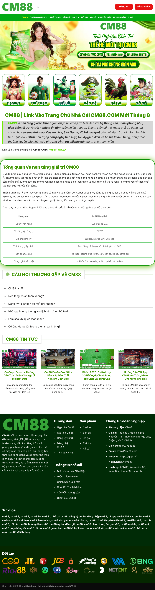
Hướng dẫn (119, 17)
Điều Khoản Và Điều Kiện (71, 471)
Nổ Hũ (84, 17)
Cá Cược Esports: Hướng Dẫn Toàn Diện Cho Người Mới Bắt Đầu (19, 375)
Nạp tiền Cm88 (65, 427)
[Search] (38, 7)
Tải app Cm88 (65, 452)
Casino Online (38, 17)
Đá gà (86, 437)
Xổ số (86, 448)
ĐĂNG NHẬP (143, 6)
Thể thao (88, 443)
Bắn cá (87, 432)
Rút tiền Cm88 (65, 432)
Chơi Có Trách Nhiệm (69, 487)
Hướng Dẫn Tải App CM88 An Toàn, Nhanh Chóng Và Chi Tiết (135, 375)
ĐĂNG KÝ (124, 6)
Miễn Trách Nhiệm (67, 476)
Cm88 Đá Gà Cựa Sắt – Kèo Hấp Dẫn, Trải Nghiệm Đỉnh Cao (58, 375)
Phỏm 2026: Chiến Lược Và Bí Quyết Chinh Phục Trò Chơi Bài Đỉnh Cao (97, 375)
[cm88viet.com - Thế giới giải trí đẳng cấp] (17, 7)
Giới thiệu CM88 (66, 497)
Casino (87, 427)
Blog (130, 17)
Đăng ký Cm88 (65, 437)
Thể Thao (55, 17)
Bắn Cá (67, 17)
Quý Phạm (126, 461)
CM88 (25, 17)
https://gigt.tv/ (128, 456)
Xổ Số (93, 17)
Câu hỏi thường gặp (68, 492)
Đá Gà (76, 17)
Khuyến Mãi (104, 17)
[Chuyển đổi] (5, 289)
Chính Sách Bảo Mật (68, 481)
